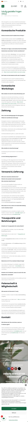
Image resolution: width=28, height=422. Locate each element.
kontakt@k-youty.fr (18, 331)
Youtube (12, 368)
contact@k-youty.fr (19, 212)
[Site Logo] (14, 6)
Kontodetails (18, 265)
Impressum (5, 358)
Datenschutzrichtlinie (13, 420)
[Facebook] (18, 1)
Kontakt (4, 361)
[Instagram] (23, 1)
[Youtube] (21, 1)
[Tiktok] (25, 1)
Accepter (14, 408)
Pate (19, 299)
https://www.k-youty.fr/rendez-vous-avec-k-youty (14, 72)
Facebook (8, 368)
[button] (26, 385)
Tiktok (19, 368)
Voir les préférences (14, 417)
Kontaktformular (16, 214)
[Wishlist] (22, 6)
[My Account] (25, 6)
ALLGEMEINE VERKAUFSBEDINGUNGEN (11, 352)
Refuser (14, 412)
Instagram (15, 368)
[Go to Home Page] (1, 16)
